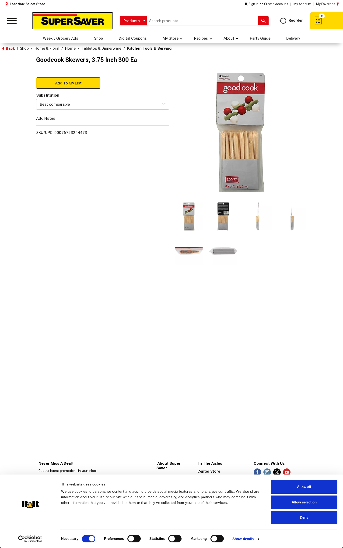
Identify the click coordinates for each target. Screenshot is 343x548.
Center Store (208, 471)
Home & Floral (47, 48)
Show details (243, 539)
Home (70, 48)
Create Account (276, 4)
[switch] (134, 538)
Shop (24, 48)
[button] (189, 216)
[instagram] (267, 473)
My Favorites (325, 4)
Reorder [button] (296, 20)
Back (10, 48)
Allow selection (304, 502)
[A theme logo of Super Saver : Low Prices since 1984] (72, 20)
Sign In (253, 4)
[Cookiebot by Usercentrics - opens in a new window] (30, 538)
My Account (303, 4)
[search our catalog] (263, 20)
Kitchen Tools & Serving (149, 48)
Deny (304, 517)
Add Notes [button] (45, 118)
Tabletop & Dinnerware (101, 48)
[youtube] (286, 473)
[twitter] (277, 473)
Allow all (304, 487)
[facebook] (257, 473)
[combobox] (133, 20)
